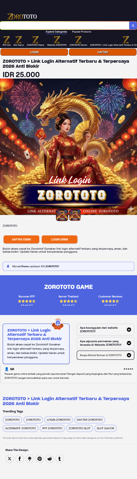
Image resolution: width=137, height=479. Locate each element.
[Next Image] (134, 147)
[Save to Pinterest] (39, 458)
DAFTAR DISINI (21, 239)
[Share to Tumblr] (59, 458)
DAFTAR (103, 52)
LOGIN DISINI (59, 239)
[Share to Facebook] (19, 458)
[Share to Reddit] (49, 458)
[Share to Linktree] (29, 458)
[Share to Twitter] (9, 458)
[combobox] (64, 25)
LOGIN (34, 52)
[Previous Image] (3, 147)
